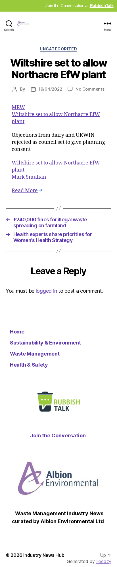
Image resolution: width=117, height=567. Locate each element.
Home (17, 332)
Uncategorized (58, 48)
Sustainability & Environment (45, 343)
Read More (25, 190)
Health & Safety (29, 365)
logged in (46, 291)
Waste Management (35, 354)
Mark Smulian (29, 177)
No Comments (90, 89)
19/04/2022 (50, 89)
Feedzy (103, 561)
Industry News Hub (43, 555)
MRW (18, 107)
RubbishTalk (102, 5)
